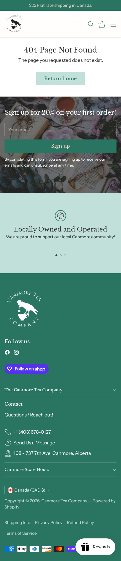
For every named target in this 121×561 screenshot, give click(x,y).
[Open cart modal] (101, 24)
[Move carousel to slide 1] (56, 255)
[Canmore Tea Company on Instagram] (16, 353)
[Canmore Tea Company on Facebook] (7, 353)
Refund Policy (80, 522)
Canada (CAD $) (29, 490)
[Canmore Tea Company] (14, 24)
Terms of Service (21, 533)
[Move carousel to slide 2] (61, 255)
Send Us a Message (34, 443)
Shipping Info (17, 522)
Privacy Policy (48, 522)
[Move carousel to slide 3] (65, 255)
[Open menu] (113, 24)
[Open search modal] (90, 24)
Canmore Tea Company (64, 500)
